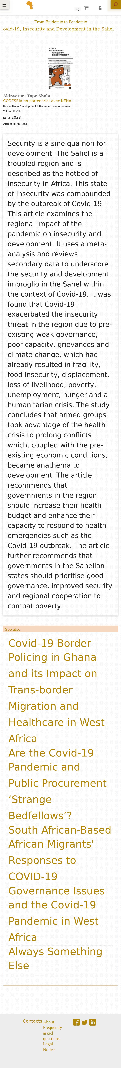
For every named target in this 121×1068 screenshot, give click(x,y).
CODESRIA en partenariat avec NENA (37, 101)
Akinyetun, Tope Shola (26, 96)
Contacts (32, 1021)
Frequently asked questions (52, 1032)
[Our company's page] (92, 1022)
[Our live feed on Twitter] (84, 1022)
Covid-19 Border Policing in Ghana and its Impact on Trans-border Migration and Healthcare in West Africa (56, 691)
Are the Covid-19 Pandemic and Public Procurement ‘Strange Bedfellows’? (57, 784)
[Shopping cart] (86, 8)
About (48, 1021)
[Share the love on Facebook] (76, 1022)
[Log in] (101, 8)
